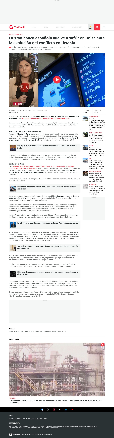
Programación (77, 27)
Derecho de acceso (58, 426)
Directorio (41, 426)
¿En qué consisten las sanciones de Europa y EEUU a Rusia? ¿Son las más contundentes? (13, 248)
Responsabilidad (23, 426)
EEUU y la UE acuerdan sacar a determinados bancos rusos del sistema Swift (13, 148)
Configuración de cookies (51, 427)
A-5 (90, 158)
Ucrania (12, 398)
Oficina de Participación (15, 427)
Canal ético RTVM (92, 426)
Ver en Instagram (54, 409)
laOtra (33, 418)
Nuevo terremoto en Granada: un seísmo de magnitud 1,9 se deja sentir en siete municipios (85, 186)
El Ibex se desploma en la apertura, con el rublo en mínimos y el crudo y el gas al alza (13, 274)
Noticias (33, 27)
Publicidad (49, 426)
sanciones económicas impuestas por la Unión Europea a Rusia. (45, 118)
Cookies (40, 427)
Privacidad (27, 427)
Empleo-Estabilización (71, 426)
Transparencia (33, 426)
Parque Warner (94, 116)
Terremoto (92, 184)
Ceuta (91, 146)
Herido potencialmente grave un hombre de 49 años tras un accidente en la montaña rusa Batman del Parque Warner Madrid (85, 118)
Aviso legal (34, 427)
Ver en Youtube (71, 409)
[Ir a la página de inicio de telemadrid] (17, 27)
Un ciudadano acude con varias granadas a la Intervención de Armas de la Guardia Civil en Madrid (85, 134)
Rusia (43, 331)
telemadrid (15, 434)
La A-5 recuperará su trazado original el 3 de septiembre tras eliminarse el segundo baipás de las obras (85, 160)
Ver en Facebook (42, 410)
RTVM (11, 416)
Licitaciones (82, 426)
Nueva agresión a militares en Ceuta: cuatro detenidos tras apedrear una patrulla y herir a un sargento (85, 147)
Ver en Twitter (48, 410)
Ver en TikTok (60, 410)
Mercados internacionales (53, 331)
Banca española (25, 331)
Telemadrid (18, 418)
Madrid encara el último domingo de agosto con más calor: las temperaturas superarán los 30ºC (85, 173)
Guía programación (41, 418)
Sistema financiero (16, 34)
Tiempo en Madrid (95, 171)
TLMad (46, 27)
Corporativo (14, 423)
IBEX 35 (64, 331)
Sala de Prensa (13, 426)
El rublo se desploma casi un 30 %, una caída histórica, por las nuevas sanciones (13, 188)
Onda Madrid (60, 27)
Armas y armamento (95, 133)
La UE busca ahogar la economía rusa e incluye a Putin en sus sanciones (13, 225)
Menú (103, 27)
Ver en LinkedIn (65, 409)
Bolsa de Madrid (36, 331)
